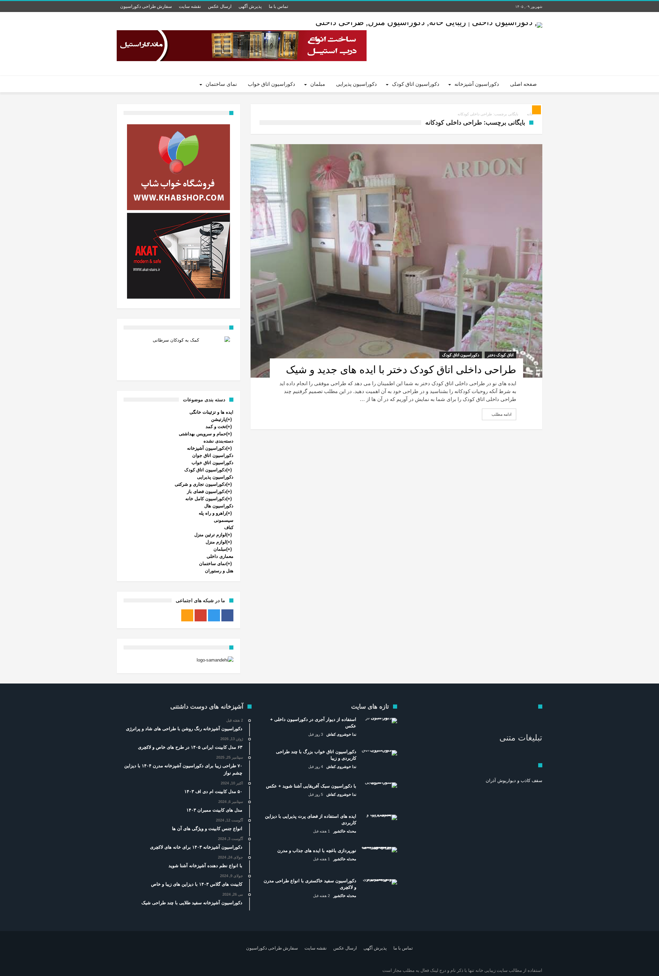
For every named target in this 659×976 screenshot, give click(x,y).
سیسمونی (223, 520)
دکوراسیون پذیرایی (215, 477)
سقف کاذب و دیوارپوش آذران (514, 780)
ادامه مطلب (501, 414)
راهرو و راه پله (212, 513)
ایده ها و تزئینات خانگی (211, 412)
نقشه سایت (190, 6)
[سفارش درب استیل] (242, 46)
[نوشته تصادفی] (141, 84)
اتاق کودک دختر (500, 355)
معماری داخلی (220, 556)
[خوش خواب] (178, 167)
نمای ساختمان (212, 563)
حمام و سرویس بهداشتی (202, 433)
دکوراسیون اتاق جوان (212, 455)
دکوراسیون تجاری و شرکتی (200, 484)
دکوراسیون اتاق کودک (460, 355)
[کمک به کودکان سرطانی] (178, 353)
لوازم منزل (216, 541)
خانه (530, 114)
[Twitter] (214, 615)
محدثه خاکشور (344, 831)
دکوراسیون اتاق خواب (212, 462)
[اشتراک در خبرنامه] (536, 109)
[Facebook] (227, 615)
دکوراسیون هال (218, 505)
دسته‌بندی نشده (218, 441)
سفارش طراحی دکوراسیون (146, 6)
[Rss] (187, 615)
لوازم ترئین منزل (210, 534)
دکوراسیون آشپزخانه (206, 448)
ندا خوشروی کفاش (341, 734)
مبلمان (219, 549)
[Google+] (201, 615)
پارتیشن (218, 419)
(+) (229, 419)
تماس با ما (278, 6)
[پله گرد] (178, 256)
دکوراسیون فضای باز (206, 491)
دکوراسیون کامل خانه (205, 498)
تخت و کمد (216, 426)
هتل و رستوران (219, 570)
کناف (228, 527)
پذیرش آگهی (250, 6)
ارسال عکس (220, 6)
